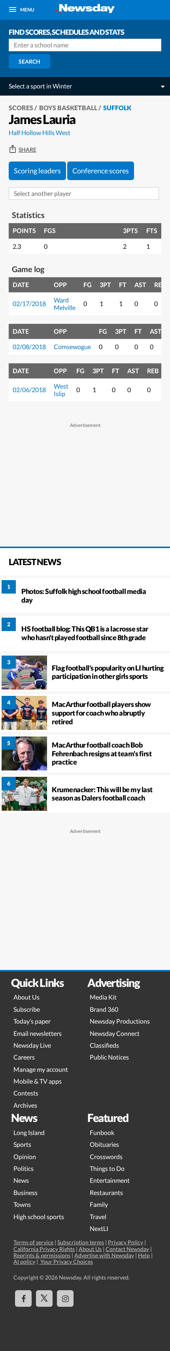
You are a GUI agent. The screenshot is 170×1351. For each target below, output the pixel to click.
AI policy (24, 1261)
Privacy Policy (125, 1242)
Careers (24, 1057)
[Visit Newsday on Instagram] (65, 1298)
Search (29, 61)
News (21, 1180)
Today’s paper (32, 1021)
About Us (26, 997)
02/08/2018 (29, 346)
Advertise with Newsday (104, 1255)
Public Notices (109, 1057)
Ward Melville (65, 303)
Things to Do (107, 1168)
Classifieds (104, 1045)
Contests (25, 1093)
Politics (23, 1168)
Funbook (102, 1132)
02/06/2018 (29, 389)
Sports (22, 1144)
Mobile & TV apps (37, 1081)
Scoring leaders (37, 170)
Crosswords (106, 1156)
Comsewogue (72, 346)
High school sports (38, 1216)
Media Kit (103, 997)
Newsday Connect (115, 1033)
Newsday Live (32, 1045)
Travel (98, 1216)
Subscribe (26, 1009)
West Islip (61, 389)
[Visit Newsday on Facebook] (23, 1298)
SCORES (21, 107)
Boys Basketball (68, 107)
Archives (25, 1105)
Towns (22, 1204)
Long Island (29, 1132)
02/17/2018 (29, 303)
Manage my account (40, 1069)
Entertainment (110, 1180)
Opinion (24, 1156)
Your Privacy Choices (66, 1261)
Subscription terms (80, 1242)
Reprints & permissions (41, 1255)
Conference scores (100, 170)
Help (144, 1255)
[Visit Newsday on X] (44, 1298)
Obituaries (104, 1144)
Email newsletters (37, 1033)
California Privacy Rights (44, 1249)
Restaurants (106, 1192)
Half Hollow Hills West (39, 132)
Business (25, 1192)
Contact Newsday (127, 1249)
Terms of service (33, 1242)
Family (99, 1204)
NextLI (99, 1228)
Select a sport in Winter (40, 86)
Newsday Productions (120, 1021)
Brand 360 (104, 1009)
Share (27, 150)
